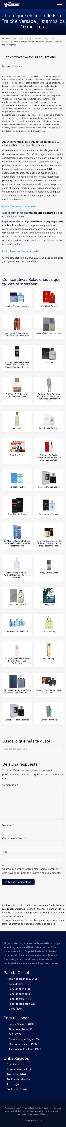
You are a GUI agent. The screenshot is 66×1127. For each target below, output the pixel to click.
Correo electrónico (14, 838)
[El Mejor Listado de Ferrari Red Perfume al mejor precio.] (49, 297)
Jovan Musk (17, 428)
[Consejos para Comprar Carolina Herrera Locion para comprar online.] (49, 478)
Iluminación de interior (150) (25, 1049)
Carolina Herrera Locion (49, 487)
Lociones (23, 92)
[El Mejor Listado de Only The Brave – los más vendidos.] (17, 446)
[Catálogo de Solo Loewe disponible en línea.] (17, 385)
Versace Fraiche (17, 487)
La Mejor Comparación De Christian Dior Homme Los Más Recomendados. (49, 543)
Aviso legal (13, 1084)
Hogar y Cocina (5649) (20, 1024)
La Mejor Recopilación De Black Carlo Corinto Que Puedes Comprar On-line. (17, 364)
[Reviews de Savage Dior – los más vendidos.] (49, 595)
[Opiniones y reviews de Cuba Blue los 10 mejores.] (17, 324)
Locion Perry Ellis (49, 720)
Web (4, 851)
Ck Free (49, 362)
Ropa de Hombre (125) (22, 1003)
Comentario (10, 784)
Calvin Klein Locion (17, 604)
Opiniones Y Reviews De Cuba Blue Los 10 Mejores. (17, 334)
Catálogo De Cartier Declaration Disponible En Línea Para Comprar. (49, 457)
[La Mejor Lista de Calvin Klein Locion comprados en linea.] (17, 595)
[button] (60, 4)
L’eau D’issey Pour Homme (49, 333)
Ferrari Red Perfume (49, 306)
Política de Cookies (18, 1089)
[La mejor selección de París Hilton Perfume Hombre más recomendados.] (17, 532)
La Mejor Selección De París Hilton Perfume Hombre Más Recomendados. (17, 543)
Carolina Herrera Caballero (17, 720)
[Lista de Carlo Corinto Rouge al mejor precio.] (17, 505)
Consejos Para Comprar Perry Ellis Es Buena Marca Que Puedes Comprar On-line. (49, 397)
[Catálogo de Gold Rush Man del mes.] (49, 681)
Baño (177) (15, 1034)
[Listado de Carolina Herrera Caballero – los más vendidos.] (17, 711)
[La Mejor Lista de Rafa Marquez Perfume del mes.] (17, 622)
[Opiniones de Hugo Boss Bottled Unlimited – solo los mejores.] (17, 564)
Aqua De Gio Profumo (49, 428)
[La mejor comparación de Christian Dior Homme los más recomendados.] (49, 532)
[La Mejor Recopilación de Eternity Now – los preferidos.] (17, 649)
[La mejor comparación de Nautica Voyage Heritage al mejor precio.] (17, 297)
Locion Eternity (49, 631)
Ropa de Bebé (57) (19, 984)
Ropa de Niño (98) (19, 993)
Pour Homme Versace (49, 514)
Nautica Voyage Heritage (17, 306)
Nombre (8, 825)
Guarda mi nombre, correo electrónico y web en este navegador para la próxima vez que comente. (31, 870)
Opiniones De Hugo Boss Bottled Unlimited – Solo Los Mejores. (17, 575)
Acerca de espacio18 (19, 1069)
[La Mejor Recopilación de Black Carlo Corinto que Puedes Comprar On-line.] (17, 353)
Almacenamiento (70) (21, 1029)
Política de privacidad (19, 1079)
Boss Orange (49, 658)
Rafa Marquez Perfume (17, 631)
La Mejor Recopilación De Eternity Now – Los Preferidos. (17, 661)
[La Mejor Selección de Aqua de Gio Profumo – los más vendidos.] (49, 419)
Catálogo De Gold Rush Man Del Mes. (49, 691)
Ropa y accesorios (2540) (22, 978)
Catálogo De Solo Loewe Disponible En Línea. (17, 395)
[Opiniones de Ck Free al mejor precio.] (49, 353)
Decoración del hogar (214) (25, 1039)
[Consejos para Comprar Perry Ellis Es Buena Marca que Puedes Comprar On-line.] (49, 385)
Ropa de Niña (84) (19, 988)
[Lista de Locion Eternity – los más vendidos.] (49, 622)
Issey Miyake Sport (49, 573)
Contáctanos (14, 1064)
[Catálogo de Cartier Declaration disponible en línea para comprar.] (49, 446)
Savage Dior (49, 604)
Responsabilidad (16, 1074)
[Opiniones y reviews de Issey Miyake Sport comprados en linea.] (49, 564)
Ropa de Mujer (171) (20, 998)
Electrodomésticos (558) (23, 1044)
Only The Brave (17, 455)
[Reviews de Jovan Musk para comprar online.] (17, 419)
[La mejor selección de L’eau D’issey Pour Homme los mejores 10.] (49, 324)
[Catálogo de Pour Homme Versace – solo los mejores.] (49, 505)
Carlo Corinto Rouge (17, 514)
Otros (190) (15, 1008)
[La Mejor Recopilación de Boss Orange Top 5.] (49, 649)
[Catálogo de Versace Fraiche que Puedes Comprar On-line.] (17, 478)
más (50, 92)
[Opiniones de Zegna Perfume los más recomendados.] (17, 681)
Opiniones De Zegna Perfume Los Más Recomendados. (17, 691)
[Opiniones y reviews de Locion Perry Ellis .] (49, 711)
